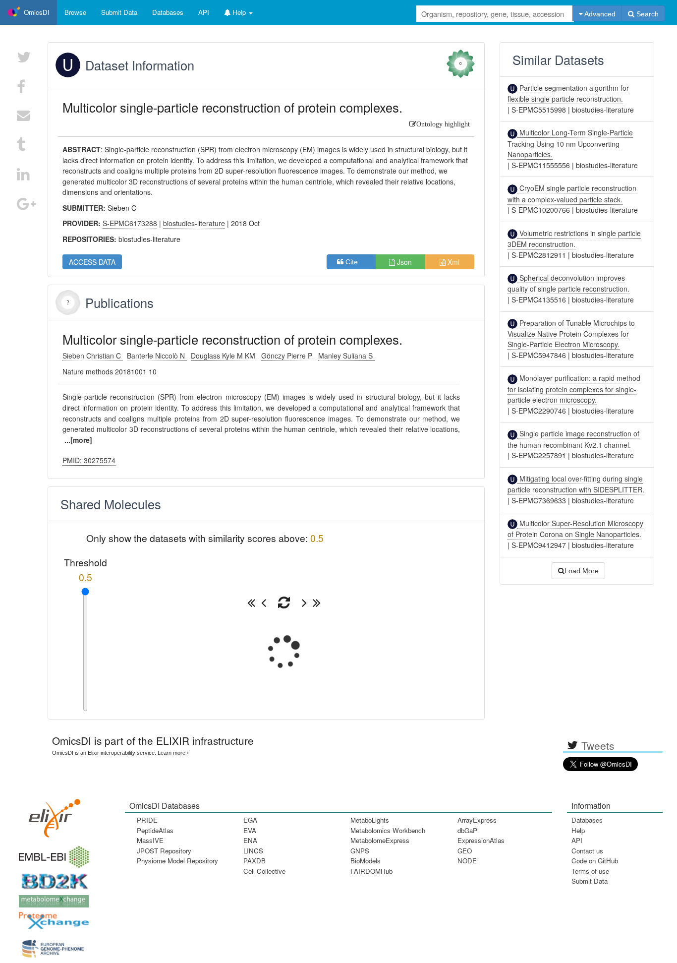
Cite (354, 262)
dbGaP (467, 830)
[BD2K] (51, 878)
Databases (167, 12)
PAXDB (254, 860)
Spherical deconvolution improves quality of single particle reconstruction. (568, 283)
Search (646, 14)
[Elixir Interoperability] (51, 814)
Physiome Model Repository (177, 860)
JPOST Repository (164, 850)
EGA (250, 820)
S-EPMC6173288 (130, 223)
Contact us (587, 850)
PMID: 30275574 (88, 460)
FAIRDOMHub (371, 871)
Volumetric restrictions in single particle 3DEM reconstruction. (574, 238)
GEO (464, 850)
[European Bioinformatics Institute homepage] (51, 853)
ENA (250, 840)
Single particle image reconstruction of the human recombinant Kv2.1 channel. (573, 438)
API (576, 840)
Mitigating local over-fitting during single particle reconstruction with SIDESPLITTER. (576, 484)
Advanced (599, 14)
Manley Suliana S (346, 356)
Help (578, 830)
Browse (75, 12)
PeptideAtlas (155, 830)
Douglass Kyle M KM (224, 356)
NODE (467, 860)
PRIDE (147, 820)
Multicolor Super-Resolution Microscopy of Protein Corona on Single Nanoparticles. (575, 528)
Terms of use (590, 871)
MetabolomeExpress (379, 840)
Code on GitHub (594, 860)
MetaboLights (369, 820)
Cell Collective (264, 871)
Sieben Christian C (92, 356)
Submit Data (589, 881)
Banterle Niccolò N (157, 356)
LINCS (253, 850)
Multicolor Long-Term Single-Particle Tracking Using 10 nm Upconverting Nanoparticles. (570, 143)
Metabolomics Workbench (387, 830)
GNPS (359, 850)
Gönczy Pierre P (287, 356)
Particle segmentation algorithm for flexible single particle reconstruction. (568, 93)
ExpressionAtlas (481, 840)
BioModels (365, 860)
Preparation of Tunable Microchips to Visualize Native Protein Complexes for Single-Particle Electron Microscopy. (571, 334)
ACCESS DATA (92, 262)
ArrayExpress (477, 820)
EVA (249, 830)
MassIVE (150, 840)
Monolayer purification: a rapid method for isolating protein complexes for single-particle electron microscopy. (574, 389)
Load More (581, 571)
